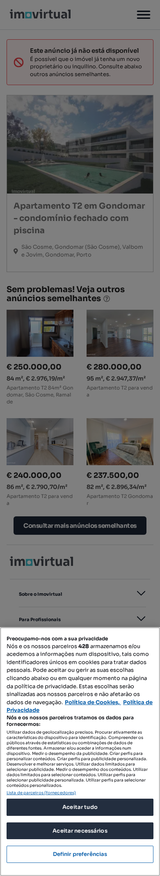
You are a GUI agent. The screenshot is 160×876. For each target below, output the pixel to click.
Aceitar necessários (80, 830)
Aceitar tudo (80, 807)
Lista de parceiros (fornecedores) (41, 792)
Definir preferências (80, 854)
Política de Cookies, (93, 702)
